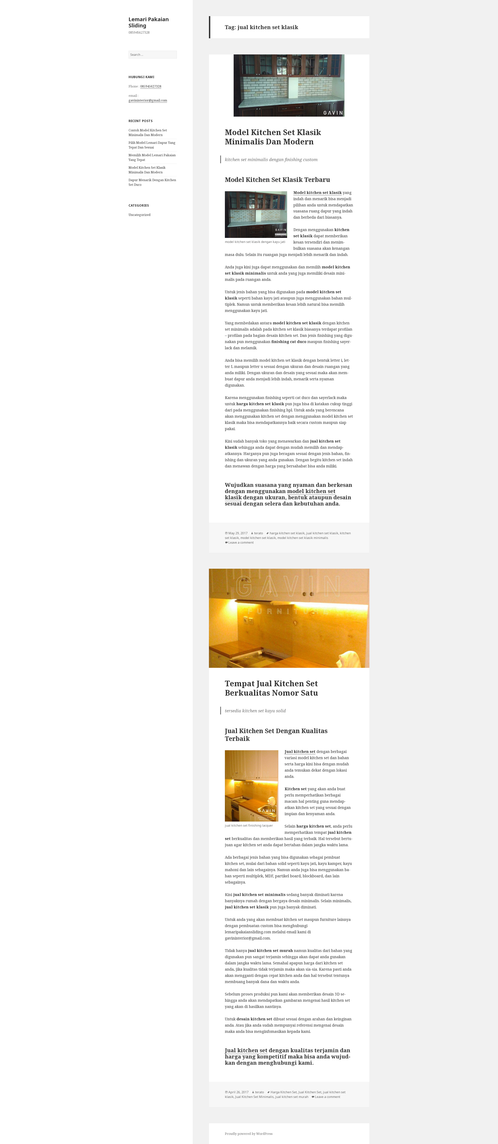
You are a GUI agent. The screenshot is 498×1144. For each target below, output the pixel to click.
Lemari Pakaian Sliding (149, 22)
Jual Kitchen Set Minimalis (254, 1097)
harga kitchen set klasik (287, 533)
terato (258, 533)
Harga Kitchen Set (284, 1092)
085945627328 (150, 86)
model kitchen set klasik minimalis (302, 538)
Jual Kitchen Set (309, 1092)
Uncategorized (140, 215)
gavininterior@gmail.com (148, 100)
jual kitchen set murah (291, 1097)
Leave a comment (241, 542)
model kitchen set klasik (258, 538)
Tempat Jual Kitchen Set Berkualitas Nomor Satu (271, 688)
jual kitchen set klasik (322, 533)
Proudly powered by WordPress (249, 1134)
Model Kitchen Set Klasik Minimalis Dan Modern (273, 137)
